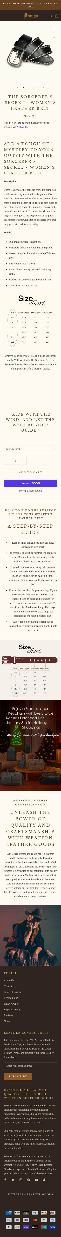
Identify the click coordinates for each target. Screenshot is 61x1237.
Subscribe (18, 1076)
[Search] (50, 15)
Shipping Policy (12, 1009)
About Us (9, 980)
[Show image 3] (30, 87)
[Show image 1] (23, 87)
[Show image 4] (34, 87)
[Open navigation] (4, 16)
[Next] (43, 87)
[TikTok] (44, 1180)
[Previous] (17, 87)
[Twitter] (13, 1180)
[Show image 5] (37, 87)
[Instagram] (21, 1180)
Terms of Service (12, 992)
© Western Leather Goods (30, 1194)
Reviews (8, 1015)
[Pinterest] (28, 1180)
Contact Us (9, 986)
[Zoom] (54, 29)
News (7, 1021)
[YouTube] (36, 1180)
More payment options (30, 490)
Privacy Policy (11, 1003)
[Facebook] (5, 1180)
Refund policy (11, 997)
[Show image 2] (27, 87)
